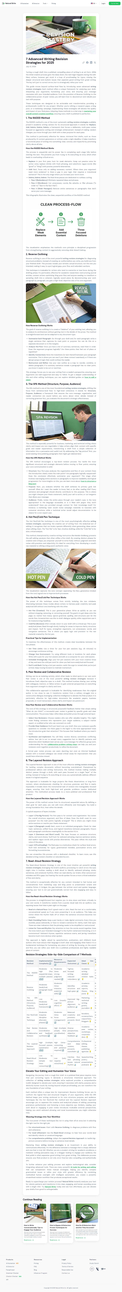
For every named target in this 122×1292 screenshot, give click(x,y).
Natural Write (50, 1187)
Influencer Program (40, 1273)
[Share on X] (95, 62)
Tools (44, 3)
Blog (35, 1270)
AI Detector (35, 3)
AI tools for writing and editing (83, 1167)
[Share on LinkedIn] (91, 62)
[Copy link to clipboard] (83, 62)
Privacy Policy (66, 1263)
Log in (103, 3)
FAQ (35, 1267)
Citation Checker (13, 1276)
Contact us (66, 1273)
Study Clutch (94, 1263)
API (7, 1280)
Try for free (114, 3)
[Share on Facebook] (87, 62)
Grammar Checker (12, 1273)
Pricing (54, 3)
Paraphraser (10, 1270)
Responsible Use (67, 1270)
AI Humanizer (24, 3)
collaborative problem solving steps (62, 744)
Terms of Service (67, 1267)
